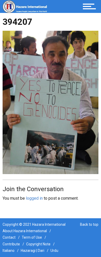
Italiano (9, 250)
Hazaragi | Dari (32, 250)
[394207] (50, 102)
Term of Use (32, 237)
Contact (9, 237)
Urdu (54, 250)
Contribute (11, 244)
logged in (34, 198)
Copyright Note (38, 244)
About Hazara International (25, 231)
